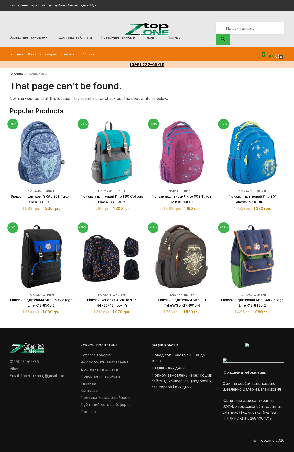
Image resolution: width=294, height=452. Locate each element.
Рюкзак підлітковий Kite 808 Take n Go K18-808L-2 (182, 199)
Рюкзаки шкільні (41, 191)
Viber (14, 368)
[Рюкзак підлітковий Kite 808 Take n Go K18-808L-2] (182, 152)
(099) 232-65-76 (24, 361)
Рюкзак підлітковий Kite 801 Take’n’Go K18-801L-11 (252, 199)
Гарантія (151, 37)
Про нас (174, 37)
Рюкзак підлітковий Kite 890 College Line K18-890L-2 (111, 199)
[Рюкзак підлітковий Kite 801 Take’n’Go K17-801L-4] (182, 256)
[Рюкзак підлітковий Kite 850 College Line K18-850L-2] (41, 256)
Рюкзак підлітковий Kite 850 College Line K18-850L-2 (41, 303)
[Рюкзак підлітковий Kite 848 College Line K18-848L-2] (252, 256)
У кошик (41, 219)
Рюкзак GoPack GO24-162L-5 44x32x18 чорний (111, 303)
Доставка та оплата (99, 369)
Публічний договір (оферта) (106, 404)
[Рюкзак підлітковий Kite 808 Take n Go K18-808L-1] (41, 152)
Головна (16, 74)
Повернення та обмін (118, 37)
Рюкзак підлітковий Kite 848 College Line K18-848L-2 (252, 303)
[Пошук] (223, 39)
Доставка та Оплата (75, 37)
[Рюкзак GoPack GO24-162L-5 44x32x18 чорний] (111, 256)
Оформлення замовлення (29, 37)
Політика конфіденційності (105, 397)
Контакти (89, 390)
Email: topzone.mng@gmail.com (37, 375)
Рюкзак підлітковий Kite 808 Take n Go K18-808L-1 (41, 199)
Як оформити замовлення (104, 362)
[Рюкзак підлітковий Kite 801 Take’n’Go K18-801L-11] (252, 152)
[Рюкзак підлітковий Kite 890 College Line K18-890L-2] (111, 152)
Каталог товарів (95, 355)
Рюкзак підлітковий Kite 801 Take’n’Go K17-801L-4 (182, 303)
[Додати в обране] (67, 126)
